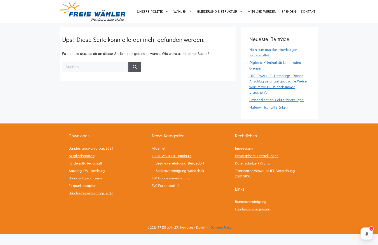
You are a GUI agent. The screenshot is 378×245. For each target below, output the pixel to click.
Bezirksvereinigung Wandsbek (180, 170)
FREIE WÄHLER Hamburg (172, 155)
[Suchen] (134, 67)
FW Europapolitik (165, 185)
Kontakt (308, 11)
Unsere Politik (150, 11)
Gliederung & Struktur (217, 11)
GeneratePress (221, 227)
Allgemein (159, 148)
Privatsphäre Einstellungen (256, 155)
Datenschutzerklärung (252, 163)
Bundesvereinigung (250, 201)
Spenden (289, 11)
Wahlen (180, 11)
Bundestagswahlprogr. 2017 (91, 192)
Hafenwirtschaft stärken (268, 107)
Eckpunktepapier (82, 185)
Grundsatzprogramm (85, 178)
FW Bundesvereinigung (171, 178)
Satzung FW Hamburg (87, 170)
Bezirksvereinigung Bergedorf (180, 163)
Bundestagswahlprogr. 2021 (91, 148)
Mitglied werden (262, 11)
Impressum (244, 148)
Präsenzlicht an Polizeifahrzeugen (276, 99)
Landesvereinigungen (252, 208)
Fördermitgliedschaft (85, 163)
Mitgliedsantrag (82, 155)
